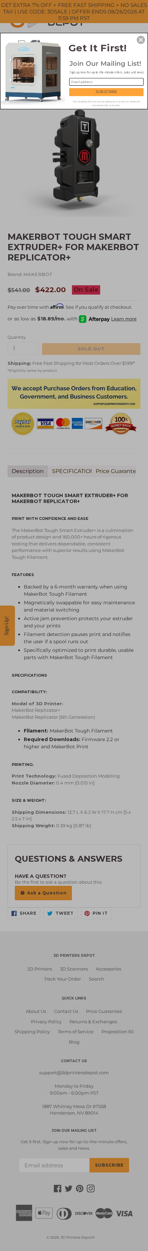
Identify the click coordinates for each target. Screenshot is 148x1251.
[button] (141, 39)
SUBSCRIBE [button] (106, 92)
